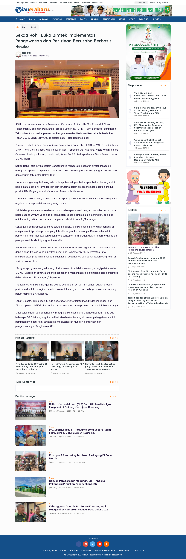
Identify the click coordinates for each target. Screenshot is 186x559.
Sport (121, 19)
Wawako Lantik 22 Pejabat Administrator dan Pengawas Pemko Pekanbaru (149, 142)
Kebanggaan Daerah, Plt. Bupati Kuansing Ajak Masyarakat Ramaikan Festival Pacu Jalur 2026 (78, 508)
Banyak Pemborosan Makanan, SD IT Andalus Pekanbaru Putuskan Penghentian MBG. (77, 482)
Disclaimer (85, 2)
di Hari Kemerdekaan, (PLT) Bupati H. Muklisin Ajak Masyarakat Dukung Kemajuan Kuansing (80, 405)
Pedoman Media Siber (69, 2)
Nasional (43, 19)
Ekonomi (57, 19)
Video (132, 19)
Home (21, 19)
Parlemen (144, 19)
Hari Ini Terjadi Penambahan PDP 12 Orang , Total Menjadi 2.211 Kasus (67, 366)
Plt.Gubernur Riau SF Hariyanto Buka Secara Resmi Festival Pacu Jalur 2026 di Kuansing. (80, 431)
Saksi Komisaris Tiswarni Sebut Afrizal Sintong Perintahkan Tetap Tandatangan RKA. (150, 110)
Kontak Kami (97, 2)
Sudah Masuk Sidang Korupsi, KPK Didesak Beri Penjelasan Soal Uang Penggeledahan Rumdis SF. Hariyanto (149, 126)
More (156, 19)
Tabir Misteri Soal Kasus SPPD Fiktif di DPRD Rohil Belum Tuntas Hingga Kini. (150, 96)
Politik (83, 19)
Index (113, 338)
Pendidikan (109, 19)
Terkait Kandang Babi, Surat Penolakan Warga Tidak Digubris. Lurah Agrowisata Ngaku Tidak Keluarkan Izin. (148, 300)
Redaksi (33, 2)
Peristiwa (71, 19)
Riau (30, 19)
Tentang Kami (21, 2)
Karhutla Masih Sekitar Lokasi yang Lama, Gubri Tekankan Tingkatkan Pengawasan (100, 366)
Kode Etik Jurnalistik (48, 2)
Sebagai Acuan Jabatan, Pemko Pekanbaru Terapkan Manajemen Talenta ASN (150, 157)
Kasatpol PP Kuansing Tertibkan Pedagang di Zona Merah (80, 457)
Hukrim (95, 19)
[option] (32, 358)
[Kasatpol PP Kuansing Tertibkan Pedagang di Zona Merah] (148, 229)
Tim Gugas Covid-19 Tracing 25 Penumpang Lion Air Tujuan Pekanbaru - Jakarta (31, 366)
